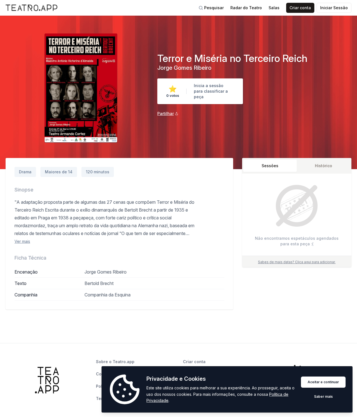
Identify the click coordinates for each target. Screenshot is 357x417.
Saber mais (323, 396)
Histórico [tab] (323, 165)
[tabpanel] (296, 216)
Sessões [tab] (270, 165)
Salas (274, 7)
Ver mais (22, 241)
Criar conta (300, 7)
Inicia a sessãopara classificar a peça (211, 91)
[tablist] (296, 166)
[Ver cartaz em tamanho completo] (81, 87)
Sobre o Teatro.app (115, 361)
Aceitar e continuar (323, 382)
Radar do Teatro (246, 7)
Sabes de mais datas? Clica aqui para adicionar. (297, 262)
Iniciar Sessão (334, 7)
